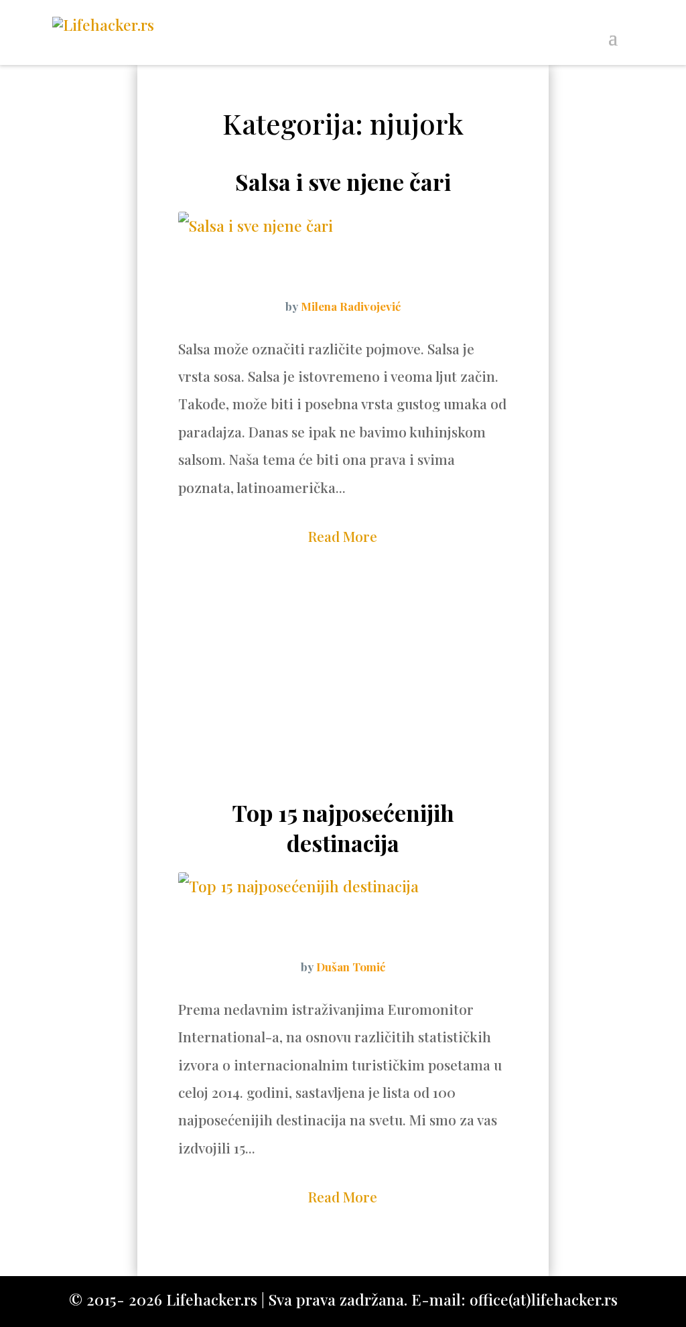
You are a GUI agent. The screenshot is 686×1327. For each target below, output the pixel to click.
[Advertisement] (343, 691)
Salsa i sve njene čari (343, 181)
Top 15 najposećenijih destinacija (343, 827)
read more (342, 536)
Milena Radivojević (351, 306)
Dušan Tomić (350, 966)
